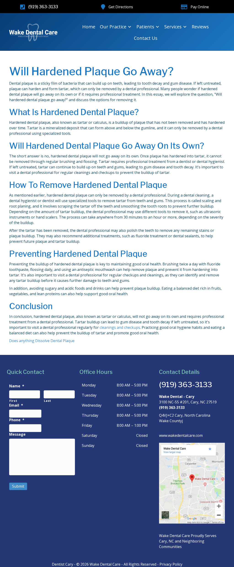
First (13, 401)
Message (17, 434)
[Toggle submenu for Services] (185, 27)
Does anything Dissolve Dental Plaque (41, 340)
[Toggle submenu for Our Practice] (129, 27)
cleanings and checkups (120, 327)
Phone (16, 420)
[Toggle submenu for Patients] (157, 27)
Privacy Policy (171, 564)
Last (47, 401)
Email (16, 405)
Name (16, 386)
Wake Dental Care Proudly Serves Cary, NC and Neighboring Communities (187, 541)
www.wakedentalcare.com (181, 435)
